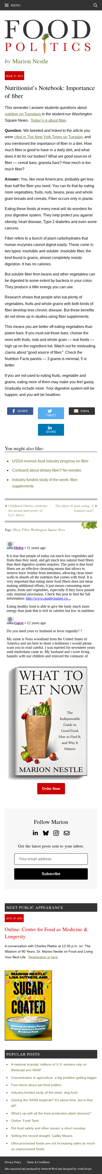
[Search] (95, 5)
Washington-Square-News (48, 529)
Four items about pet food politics (36, 1085)
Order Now (51, 789)
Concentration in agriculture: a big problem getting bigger (54, 1077)
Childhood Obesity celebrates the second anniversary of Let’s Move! (27, 510)
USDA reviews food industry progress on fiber (50, 461)
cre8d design (84, 1168)
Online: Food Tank (25, 1120)
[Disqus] (51, 599)
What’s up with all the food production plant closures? (51, 1113)
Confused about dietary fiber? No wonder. (47, 470)
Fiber (25, 529)
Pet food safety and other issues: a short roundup (48, 1128)
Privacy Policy (13, 1162)
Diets (16, 529)
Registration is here (43, 957)
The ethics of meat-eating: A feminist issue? (74, 508)
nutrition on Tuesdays (23, 114)
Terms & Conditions (38, 1162)
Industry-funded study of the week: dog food (44, 1092)
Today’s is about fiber (48, 120)
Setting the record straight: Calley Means (41, 1136)
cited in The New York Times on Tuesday (48, 137)
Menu (16, 5)
